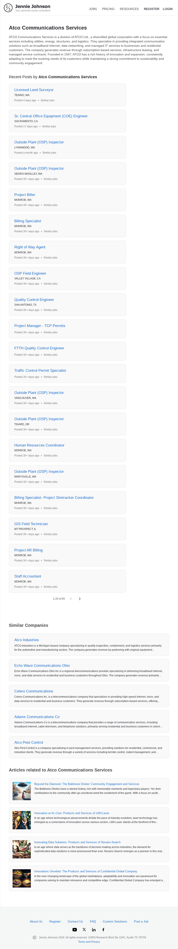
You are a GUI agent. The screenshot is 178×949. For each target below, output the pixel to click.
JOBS (93, 9)
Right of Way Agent (29, 247)
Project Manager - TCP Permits (39, 326)
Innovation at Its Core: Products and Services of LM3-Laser (71, 813)
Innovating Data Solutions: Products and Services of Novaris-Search (77, 842)
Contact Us (75, 921)
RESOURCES (129, 9)
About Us (36, 921)
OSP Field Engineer (30, 273)
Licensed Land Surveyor (34, 90)
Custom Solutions (115, 921)
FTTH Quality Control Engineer (39, 348)
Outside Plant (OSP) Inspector (39, 142)
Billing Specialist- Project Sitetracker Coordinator (54, 498)
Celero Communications (33, 691)
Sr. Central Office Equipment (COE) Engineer (51, 116)
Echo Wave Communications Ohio (42, 666)
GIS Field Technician (31, 524)
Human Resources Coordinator (39, 445)
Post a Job (141, 921)
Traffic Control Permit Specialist (40, 370)
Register (55, 921)
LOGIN (168, 9)
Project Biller (24, 195)
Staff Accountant (27, 576)
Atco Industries (26, 640)
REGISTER (151, 9)
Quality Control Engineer (34, 300)
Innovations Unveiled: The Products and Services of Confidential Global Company (85, 871)
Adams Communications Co (36, 717)
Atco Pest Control (28, 742)
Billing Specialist (27, 221)
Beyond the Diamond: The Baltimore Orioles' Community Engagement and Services (86, 784)
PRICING (108, 9)
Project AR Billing (28, 550)
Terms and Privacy (89, 941)
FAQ (93, 921)
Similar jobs (47, 100)
